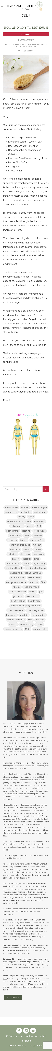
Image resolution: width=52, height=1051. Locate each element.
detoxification (23, 44)
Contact (14, 997)
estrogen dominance (16, 582)
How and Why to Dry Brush (26, 28)
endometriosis (18, 577)
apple (31, 516)
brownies (12, 540)
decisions (25, 554)
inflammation (38, 615)
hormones (11, 615)
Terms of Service (16, 1045)
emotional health (14, 568)
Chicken (37, 544)
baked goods (17, 526)
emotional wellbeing (36, 568)
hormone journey (35, 610)
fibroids (16, 586)
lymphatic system (23, 46)
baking (30, 526)
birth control (12, 530)
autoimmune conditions (19, 521)
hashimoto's (32, 596)
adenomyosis (11, 507)
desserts (26, 558)
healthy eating (18, 600)
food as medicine (17, 591)
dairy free (12, 554)
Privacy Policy (37, 1045)
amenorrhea (11, 512)
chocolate (15, 549)
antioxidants (40, 512)
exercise (34, 582)
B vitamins (39, 521)
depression (38, 554)
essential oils (34, 577)
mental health (40, 629)
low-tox (13, 624)
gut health (18, 596)
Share (26, 34)
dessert (15, 558)
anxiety (21, 516)
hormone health (15, 610)
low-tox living (26, 624)
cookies (27, 549)
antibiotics (26, 512)
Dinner (26, 563)
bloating (26, 530)
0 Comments (27, 50)
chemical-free (37, 540)
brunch (23, 540)
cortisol (37, 549)
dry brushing (39, 44)
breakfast (37, 535)
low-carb (40, 619)
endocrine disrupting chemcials (25, 572)
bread (27, 535)
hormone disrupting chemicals (26, 605)
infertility (24, 615)
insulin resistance (16, 619)
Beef (38, 526)
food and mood (31, 586)
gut (41, 591)
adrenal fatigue (39, 507)
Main (27, 629)
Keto (30, 619)
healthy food (34, 600)
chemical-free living (20, 544)
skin (35, 46)
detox (11, 44)
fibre (43, 582)
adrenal (25, 507)
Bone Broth (15, 535)
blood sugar (39, 530)
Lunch (39, 624)
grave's (32, 591)
